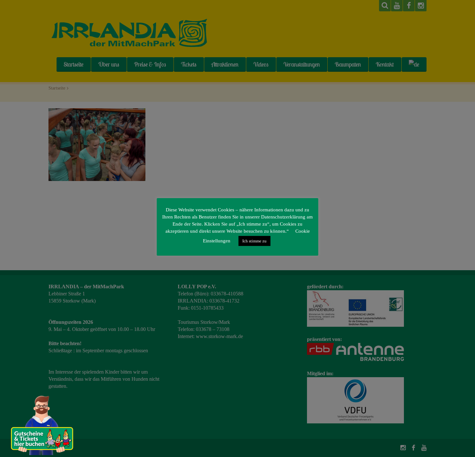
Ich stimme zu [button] (254, 241)
